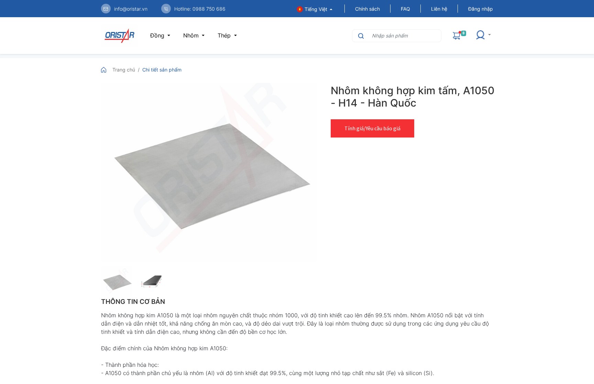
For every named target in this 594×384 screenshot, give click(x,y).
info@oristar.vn (130, 9)
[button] (483, 36)
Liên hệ (439, 9)
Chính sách (367, 9)
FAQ (405, 9)
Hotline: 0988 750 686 (200, 9)
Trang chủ (123, 70)
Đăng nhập (480, 9)
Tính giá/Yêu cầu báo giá (372, 128)
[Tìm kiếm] (360, 36)
